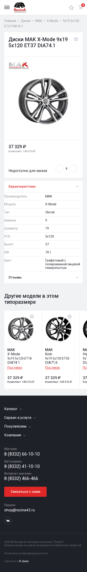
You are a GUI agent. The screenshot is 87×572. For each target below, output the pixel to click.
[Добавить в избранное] (75, 43)
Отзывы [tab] (15, 277)
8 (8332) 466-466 (21, 478)
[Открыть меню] (7, 7)
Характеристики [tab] (21, 186)
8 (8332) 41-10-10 (22, 466)
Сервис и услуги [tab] (18, 418)
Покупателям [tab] (15, 426)
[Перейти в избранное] (71, 7)
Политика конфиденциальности (26, 553)
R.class (24, 561)
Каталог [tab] (11, 409)
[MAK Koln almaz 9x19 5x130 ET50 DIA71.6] (58, 329)
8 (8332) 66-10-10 (22, 454)
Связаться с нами (25, 492)
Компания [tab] (13, 435)
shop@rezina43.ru (19, 510)
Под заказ (14, 367)
